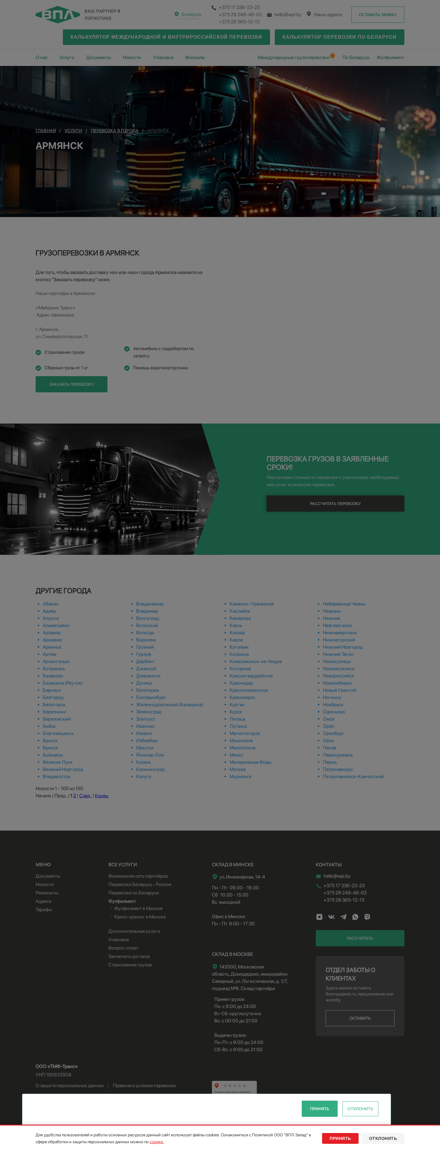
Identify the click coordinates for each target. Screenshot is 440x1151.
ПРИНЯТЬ (340, 1138)
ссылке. (157, 1141)
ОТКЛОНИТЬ (383, 1138)
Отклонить (360, 1108)
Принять (319, 1108)
